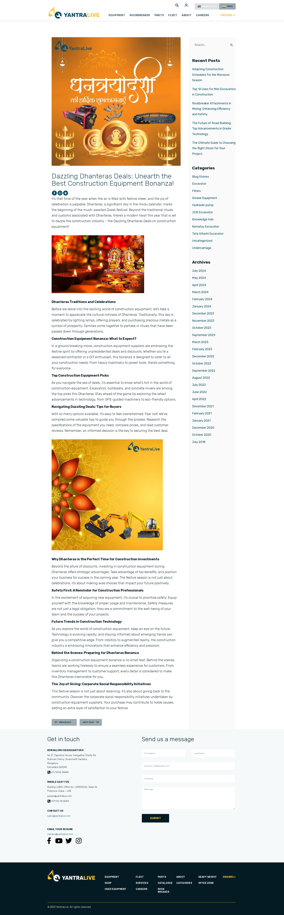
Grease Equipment (204, 198)
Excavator (199, 183)
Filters (196, 191)
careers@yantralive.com (60, 834)
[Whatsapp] (60, 193)
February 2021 (202, 413)
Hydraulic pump (202, 205)
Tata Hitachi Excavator (208, 233)
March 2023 (200, 342)
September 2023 (203, 335)
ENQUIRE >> (228, 15)
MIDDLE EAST (209, 6)
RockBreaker (140, 15)
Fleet (172, 15)
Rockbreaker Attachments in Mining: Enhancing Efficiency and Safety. (211, 109)
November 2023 (203, 321)
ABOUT (187, 15)
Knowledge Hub (202, 219)
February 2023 (202, 349)
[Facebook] (54, 193)
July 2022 (199, 385)
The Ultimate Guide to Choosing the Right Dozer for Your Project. (214, 148)
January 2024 (201, 306)
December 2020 (203, 427)
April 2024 (199, 285)
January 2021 (201, 420)
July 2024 (199, 271)
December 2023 (203, 313)
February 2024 (202, 299)
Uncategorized (202, 241)
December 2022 (203, 356)
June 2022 (199, 392)
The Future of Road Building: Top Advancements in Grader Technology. (211, 128)
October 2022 (201, 363)
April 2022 (199, 399)
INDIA (229, 6)
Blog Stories (200, 176)
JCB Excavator (202, 212)
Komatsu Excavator (205, 226)
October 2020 (201, 435)
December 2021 (203, 406)
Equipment (117, 15)
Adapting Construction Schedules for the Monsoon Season (211, 74)
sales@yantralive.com (59, 816)
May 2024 (199, 278)
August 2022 (201, 378)
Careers (202, 15)
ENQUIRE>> (229, 877)
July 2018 (198, 442)
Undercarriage (201, 248)
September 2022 (203, 370)
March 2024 (200, 292)
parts (159, 15)
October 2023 (201, 328)
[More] (65, 193)
